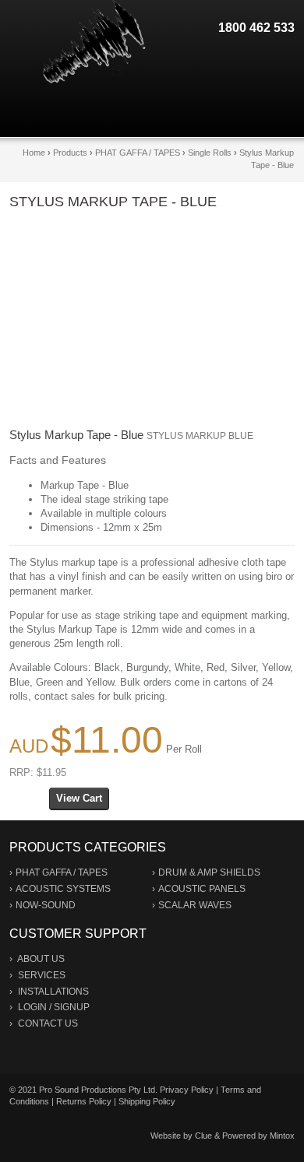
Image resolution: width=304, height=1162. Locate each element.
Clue (203, 1135)
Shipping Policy (146, 1101)
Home (34, 152)
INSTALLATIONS (53, 991)
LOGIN (32, 1007)
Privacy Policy (187, 1089)
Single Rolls (210, 152)
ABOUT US (41, 958)
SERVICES (41, 975)
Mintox (282, 1135)
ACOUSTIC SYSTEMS (63, 888)
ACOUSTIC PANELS (202, 888)
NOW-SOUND (46, 905)
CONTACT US (48, 1023)
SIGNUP (72, 1007)
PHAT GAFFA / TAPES (137, 152)
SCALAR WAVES (195, 905)
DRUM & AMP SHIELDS (209, 872)
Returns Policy (83, 1101)
